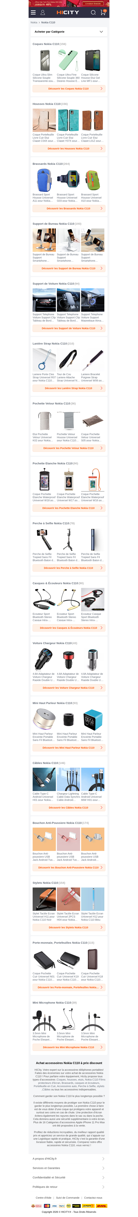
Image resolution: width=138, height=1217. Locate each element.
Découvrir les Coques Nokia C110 (68, 88)
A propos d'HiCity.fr (45, 1158)
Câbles (46, 1089)
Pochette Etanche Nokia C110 (53, 463)
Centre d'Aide (43, 1197)
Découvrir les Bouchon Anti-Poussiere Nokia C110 (68, 867)
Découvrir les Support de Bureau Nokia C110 (68, 268)
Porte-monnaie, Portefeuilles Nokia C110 (60, 942)
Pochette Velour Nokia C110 (51, 403)
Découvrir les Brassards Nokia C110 (68, 208)
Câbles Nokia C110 (45, 763)
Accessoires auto (67, 1086)
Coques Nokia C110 (46, 44)
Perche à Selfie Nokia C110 (51, 523)
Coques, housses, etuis (70, 1079)
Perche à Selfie (87, 1086)
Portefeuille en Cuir (45, 1086)
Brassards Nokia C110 (48, 163)
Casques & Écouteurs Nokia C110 (55, 583)
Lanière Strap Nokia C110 (50, 343)
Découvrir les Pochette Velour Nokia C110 (68, 448)
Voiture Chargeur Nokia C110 (52, 643)
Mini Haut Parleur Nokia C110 (52, 703)
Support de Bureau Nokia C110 (53, 223)
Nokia (34, 22)
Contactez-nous (93, 1197)
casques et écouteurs (87, 1082)
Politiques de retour (45, 1186)
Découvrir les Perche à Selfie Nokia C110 (68, 568)
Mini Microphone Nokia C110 (52, 1002)
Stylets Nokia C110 (45, 882)
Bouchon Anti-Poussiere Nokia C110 (57, 822)
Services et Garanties (46, 1168)
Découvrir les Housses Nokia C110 (68, 148)
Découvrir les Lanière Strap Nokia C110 (68, 388)
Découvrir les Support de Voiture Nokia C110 (68, 328)
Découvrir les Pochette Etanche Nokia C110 (68, 508)
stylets (100, 1086)
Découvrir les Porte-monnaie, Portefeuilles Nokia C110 (70, 987)
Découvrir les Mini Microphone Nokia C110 (68, 1047)
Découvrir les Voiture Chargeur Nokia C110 (68, 687)
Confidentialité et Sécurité (49, 1177)
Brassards (67, 1082)
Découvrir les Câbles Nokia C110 (68, 807)
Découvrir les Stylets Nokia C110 (68, 927)
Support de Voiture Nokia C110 (53, 283)
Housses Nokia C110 (47, 103)
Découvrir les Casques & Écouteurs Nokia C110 (68, 627)
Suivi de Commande (67, 1197)
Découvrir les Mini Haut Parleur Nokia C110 (68, 747)
